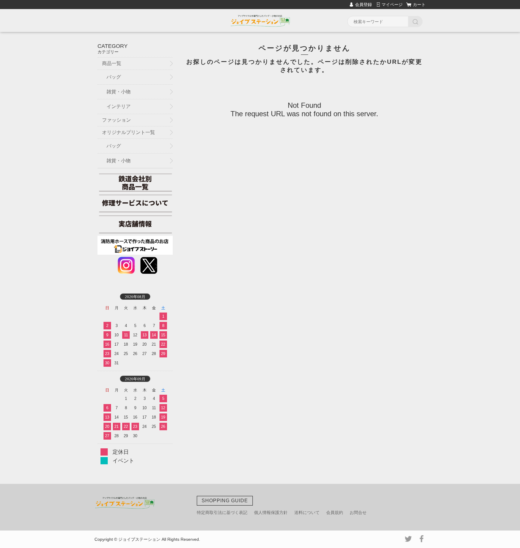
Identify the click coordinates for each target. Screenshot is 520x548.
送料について (307, 512)
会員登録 (363, 4)
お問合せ (358, 512)
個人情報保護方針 (271, 512)
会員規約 (334, 512)
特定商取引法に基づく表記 (222, 512)
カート (419, 4)
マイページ (392, 4)
